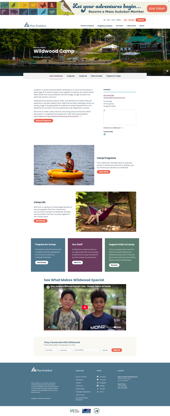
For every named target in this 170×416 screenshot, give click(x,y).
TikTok (102, 392)
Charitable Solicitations (83, 392)
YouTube (102, 380)
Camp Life (83, 76)
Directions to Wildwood (112, 128)
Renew (131, 20)
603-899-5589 (109, 95)
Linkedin (102, 386)
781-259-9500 (122, 386)
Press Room (79, 380)
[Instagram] (105, 134)
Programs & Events (104, 26)
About (141, 26)
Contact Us (79, 386)
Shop (113, 20)
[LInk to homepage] (35, 24)
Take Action (131, 26)
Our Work (119, 26)
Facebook (103, 377)
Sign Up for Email (81, 377)
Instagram (103, 383)
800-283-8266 (122, 388)
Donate (141, 20)
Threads (102, 389)
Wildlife (118, 20)
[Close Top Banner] (168, 1)
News (108, 20)
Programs (71, 76)
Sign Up (116, 350)
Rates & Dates (96, 76)
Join (125, 20)
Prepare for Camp (114, 76)
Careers (78, 383)
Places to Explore (87, 26)
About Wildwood (56, 76)
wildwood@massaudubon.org (114, 98)
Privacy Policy (80, 389)
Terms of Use (80, 395)
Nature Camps (40, 47)
